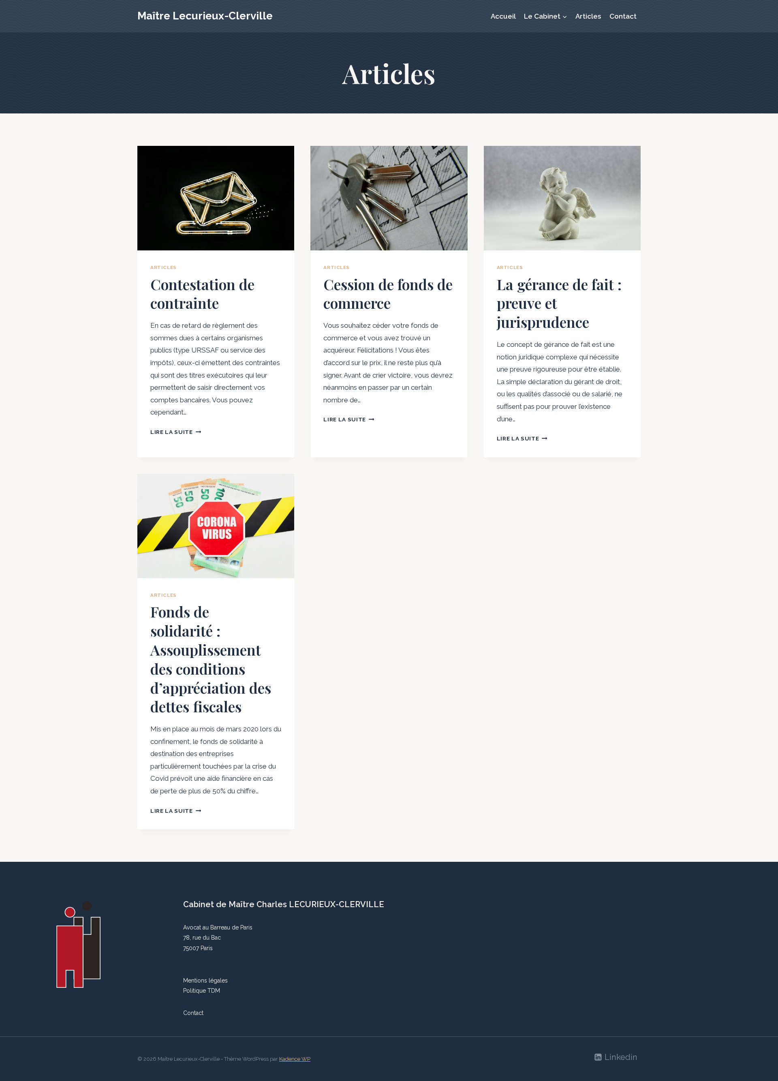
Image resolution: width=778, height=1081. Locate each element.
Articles (588, 16)
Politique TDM (201, 990)
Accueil (503, 16)
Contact (623, 16)
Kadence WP (294, 1059)
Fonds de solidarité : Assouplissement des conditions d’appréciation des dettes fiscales (210, 659)
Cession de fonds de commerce (388, 293)
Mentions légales (205, 980)
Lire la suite (175, 432)
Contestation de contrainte (202, 293)
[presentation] (215, 198)
